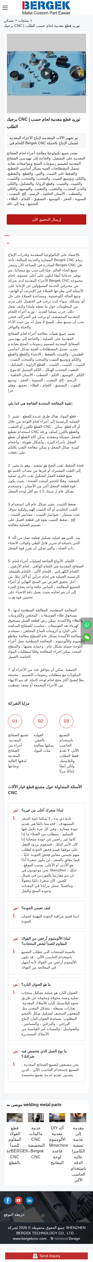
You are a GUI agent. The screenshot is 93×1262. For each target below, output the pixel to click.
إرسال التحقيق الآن (46, 219)
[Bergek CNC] (87, 625)
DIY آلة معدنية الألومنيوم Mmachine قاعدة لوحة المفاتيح (58, 1145)
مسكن (9, 20)
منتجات (23, 20)
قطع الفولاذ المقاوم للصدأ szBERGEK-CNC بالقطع (18, 1145)
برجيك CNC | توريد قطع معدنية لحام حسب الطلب (42, 26)
